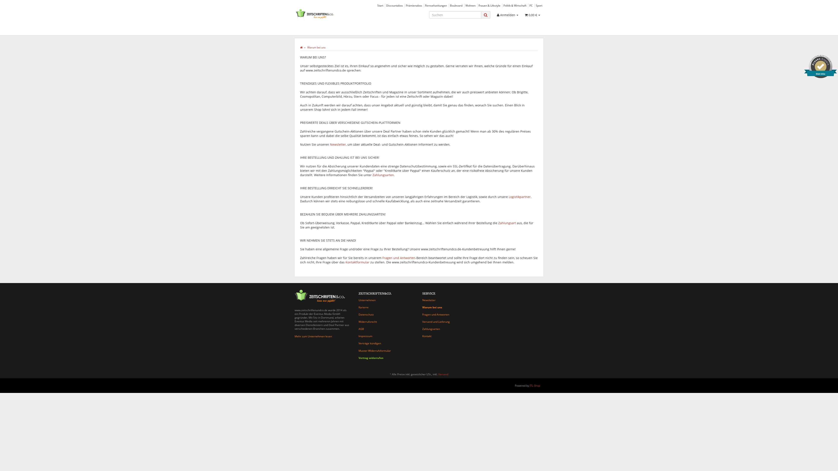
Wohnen (470, 5)
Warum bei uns (432, 307)
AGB (361, 329)
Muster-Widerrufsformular (375, 351)
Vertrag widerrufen (371, 358)
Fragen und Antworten (398, 258)
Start (380, 5)
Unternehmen (367, 300)
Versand (443, 374)
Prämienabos (414, 5)
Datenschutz (366, 314)
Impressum (365, 336)
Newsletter (338, 144)
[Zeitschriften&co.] (334, 14)
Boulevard (456, 5)
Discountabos (394, 5)
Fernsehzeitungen (436, 5)
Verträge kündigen (370, 343)
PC (531, 5)
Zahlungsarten (383, 175)
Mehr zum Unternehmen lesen (313, 336)
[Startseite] (301, 47)
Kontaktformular (357, 262)
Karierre (364, 307)
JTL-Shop (535, 385)
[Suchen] (486, 15)
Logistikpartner (520, 197)
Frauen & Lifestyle (489, 5)
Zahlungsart (507, 223)
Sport (539, 5)
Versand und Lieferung (436, 322)
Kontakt (426, 336)
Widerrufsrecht (368, 322)
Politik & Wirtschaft (514, 5)
